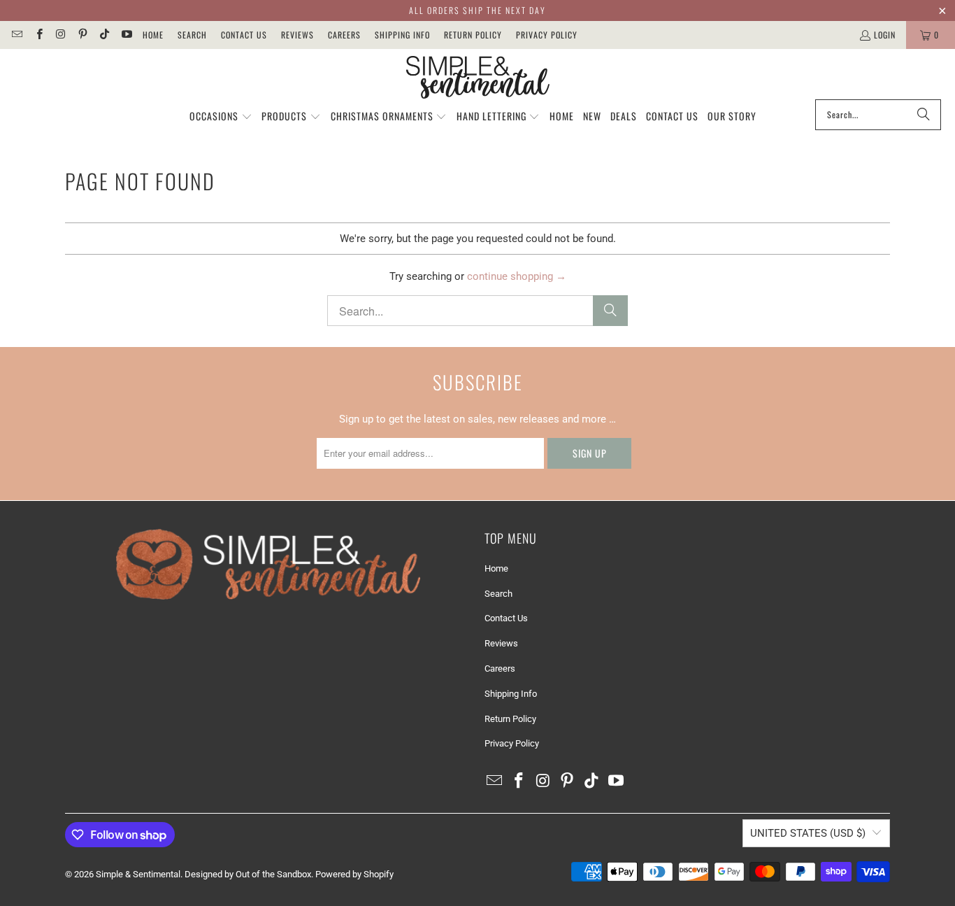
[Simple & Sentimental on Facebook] (38, 35)
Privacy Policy (546, 35)
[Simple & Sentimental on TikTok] (104, 35)
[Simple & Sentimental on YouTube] (125, 35)
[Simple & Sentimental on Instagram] (60, 35)
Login (885, 35)
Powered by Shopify (354, 874)
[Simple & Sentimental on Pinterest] (82, 35)
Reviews (297, 35)
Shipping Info (402, 35)
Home (153, 35)
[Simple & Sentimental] (478, 77)
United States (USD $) (808, 833)
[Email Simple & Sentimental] (16, 35)
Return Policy (473, 35)
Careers (344, 35)
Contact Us (244, 35)
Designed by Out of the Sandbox (248, 874)
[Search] (923, 114)
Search (192, 35)
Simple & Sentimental (138, 874)
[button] (220, 116)
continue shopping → (516, 276)
